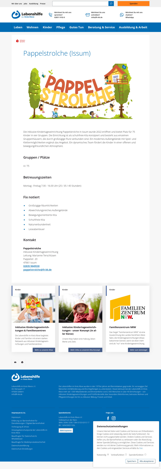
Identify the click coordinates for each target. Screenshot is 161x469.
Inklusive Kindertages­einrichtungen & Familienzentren (32, 329)
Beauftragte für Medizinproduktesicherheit (28, 442)
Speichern (131, 461)
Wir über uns (17, 3)
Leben (19, 28)
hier (141, 448)
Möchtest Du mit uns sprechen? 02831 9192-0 (62, 14)
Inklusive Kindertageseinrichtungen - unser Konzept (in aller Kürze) (79, 330)
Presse (42, 3)
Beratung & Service (102, 28)
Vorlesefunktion (117, 454)
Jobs (25, 3)
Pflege (61, 28)
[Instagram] (113, 418)
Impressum (16, 417)
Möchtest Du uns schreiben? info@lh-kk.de (98, 14)
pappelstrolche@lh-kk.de (37, 269)
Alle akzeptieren (147, 461)
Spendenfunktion (136, 454)
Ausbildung (33, 3)
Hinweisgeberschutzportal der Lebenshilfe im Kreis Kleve (29, 431)
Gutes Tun (77, 28)
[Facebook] (108, 418)
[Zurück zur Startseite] (27, 15)
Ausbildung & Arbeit (134, 28)
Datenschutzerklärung (20, 445)
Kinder (48, 28)
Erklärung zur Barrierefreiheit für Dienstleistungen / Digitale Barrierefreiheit (28, 422)
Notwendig (101, 454)
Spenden (134, 3)
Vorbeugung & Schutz (20, 426)
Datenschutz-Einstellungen (22, 449)
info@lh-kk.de (17, 394)
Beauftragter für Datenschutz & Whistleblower (24, 437)
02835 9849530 (31, 266)
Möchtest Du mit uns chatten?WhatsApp (134, 14)
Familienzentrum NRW (122, 327)
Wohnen (34, 28)
